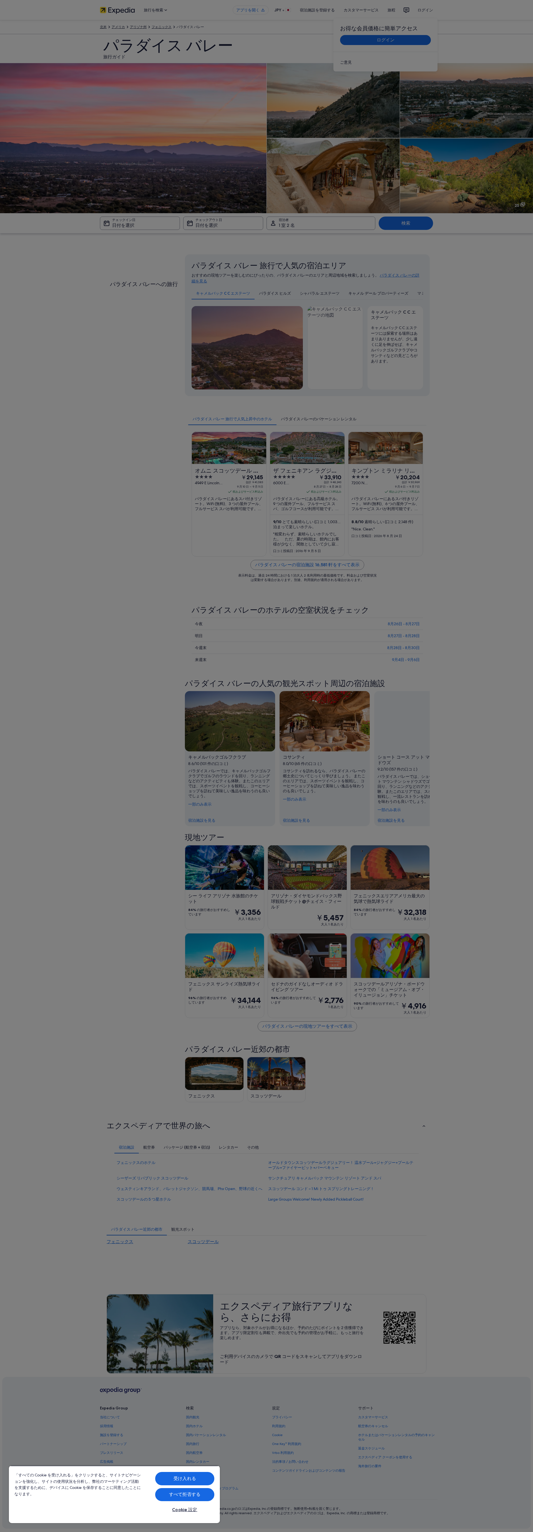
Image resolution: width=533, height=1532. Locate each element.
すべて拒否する (184, 1494)
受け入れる (185, 1478)
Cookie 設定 (184, 1509)
